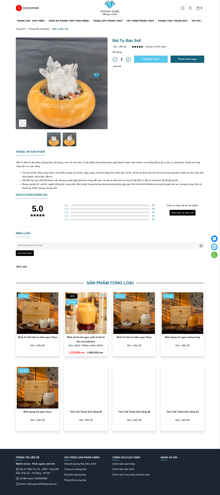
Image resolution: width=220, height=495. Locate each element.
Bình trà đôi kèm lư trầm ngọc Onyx (37, 337)
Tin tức (196, 20)
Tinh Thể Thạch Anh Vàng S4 (86, 411)
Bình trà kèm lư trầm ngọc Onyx (134, 337)
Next (104, 86)
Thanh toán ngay (187, 59)
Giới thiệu (38, 20)
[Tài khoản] (190, 8)
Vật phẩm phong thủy (140, 20)
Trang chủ (23, 20)
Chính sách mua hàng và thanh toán (131, 474)
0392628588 (31, 8)
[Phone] (214, 255)
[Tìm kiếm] (183, 8)
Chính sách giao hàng (123, 463)
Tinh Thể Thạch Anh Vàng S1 (183, 411)
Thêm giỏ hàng (151, 59)
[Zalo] (214, 247)
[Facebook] (214, 238)
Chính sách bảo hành (123, 469)
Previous (19, 86)
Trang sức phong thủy (107, 20)
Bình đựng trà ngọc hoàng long (182, 337)
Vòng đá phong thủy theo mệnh (69, 20)
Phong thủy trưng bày (172, 20)
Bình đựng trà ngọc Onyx (38, 411)
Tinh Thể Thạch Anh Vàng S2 (134, 411)
